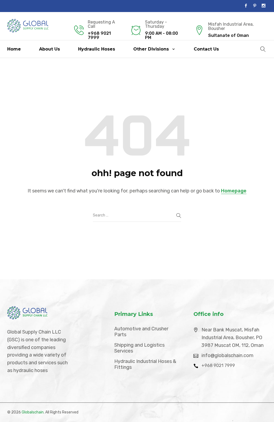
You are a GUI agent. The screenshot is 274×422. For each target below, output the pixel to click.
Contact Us (206, 49)
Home (14, 49)
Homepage (233, 191)
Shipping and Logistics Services (139, 348)
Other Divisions (151, 49)
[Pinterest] (255, 6)
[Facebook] (246, 6)
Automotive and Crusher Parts (141, 332)
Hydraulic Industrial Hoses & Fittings (145, 364)
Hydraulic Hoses (96, 49)
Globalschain (33, 412)
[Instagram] (263, 6)
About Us (49, 49)
